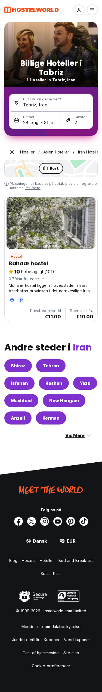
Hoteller (47, 560)
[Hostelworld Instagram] (44, 521)
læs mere (33, 188)
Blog (13, 560)
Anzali (18, 418)
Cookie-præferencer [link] (51, 665)
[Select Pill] (79, 9)
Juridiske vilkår (26, 639)
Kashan (53, 383)
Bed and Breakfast (75, 560)
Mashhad (21, 400)
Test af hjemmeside (41, 652)
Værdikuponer (77, 639)
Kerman (51, 418)
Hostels (28, 560)
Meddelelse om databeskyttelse (51, 626)
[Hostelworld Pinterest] (70, 521)
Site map (71, 652)
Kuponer (52, 639)
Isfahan (19, 383)
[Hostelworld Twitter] (31, 521)
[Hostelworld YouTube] (57, 521)
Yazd (85, 383)
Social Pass (51, 573)
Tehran (51, 365)
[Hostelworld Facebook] (18, 521)
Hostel (16, 256)
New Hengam (64, 400)
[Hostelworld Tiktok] (83, 521)
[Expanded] (11, 152)
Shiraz (18, 365)
